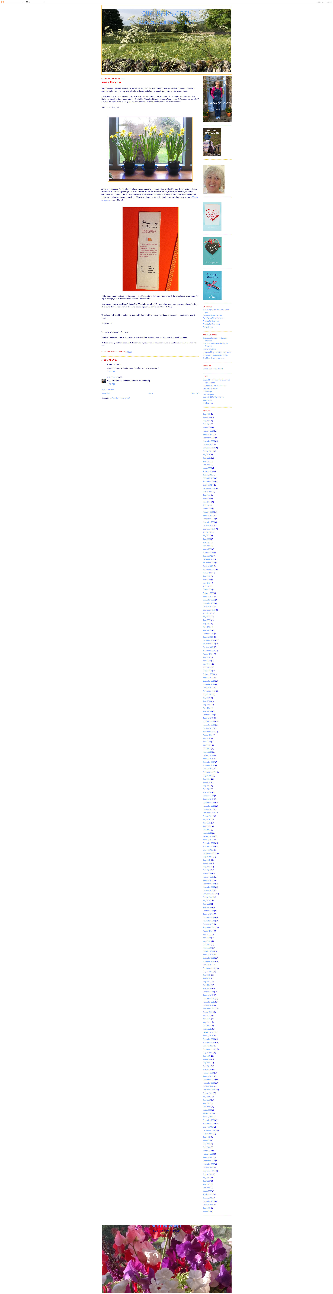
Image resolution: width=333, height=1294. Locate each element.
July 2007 (206, 1178)
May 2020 (206, 664)
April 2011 (206, 1026)
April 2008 (206, 1147)
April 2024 (206, 505)
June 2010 (207, 1059)
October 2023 (208, 526)
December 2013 (209, 917)
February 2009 (208, 1113)
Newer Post (105, 393)
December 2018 (209, 721)
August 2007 (207, 1174)
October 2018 (208, 728)
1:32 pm (111, 384)
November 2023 (209, 522)
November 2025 (209, 441)
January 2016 (208, 840)
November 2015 (209, 847)
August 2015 (207, 857)
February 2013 (208, 951)
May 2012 (206, 982)
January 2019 (208, 718)
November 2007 (209, 1164)
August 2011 (207, 1012)
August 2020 (207, 654)
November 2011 (209, 1002)
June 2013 (207, 938)
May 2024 (206, 502)
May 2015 (206, 867)
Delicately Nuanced (210, 388)
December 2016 (209, 803)
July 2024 (206, 495)
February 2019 (208, 715)
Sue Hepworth (167, 13)
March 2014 (207, 907)
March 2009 (207, 1110)
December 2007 (209, 1161)
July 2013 (206, 934)
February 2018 (208, 755)
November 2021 (209, 603)
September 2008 (209, 1130)
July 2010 (206, 1056)
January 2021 (208, 637)
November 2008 (209, 1124)
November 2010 (209, 1042)
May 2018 (206, 745)
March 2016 (207, 833)
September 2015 (209, 853)
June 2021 (207, 620)
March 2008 (207, 1151)
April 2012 (206, 985)
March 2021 (207, 630)
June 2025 (207, 458)
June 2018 (207, 742)
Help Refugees (208, 394)
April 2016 (206, 830)
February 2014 (208, 911)
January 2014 (208, 914)
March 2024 (207, 509)
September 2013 (209, 928)
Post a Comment (107, 390)
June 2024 (207, 499)
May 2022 (206, 583)
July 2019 (206, 698)
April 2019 (206, 708)
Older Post (195, 393)
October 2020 (208, 647)
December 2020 (209, 640)
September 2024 (209, 488)
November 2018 (209, 725)
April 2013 (206, 944)
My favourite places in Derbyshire (215, 355)
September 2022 (209, 569)
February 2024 (208, 512)
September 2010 (209, 1049)
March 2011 (207, 1029)
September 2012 (209, 968)
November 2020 (209, 644)
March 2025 (207, 468)
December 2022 (209, 559)
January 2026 (208, 434)
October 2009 (208, 1086)
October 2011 (208, 1005)
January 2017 (208, 799)
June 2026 (207, 417)
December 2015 (209, 843)
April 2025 (206, 465)
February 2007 (208, 1195)
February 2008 (208, 1154)
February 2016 (208, 836)
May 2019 (206, 705)
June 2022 (207, 580)
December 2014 (209, 884)
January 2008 (208, 1157)
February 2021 (208, 634)
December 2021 (209, 600)
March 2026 (207, 428)
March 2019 (207, 711)
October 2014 (208, 890)
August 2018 (207, 735)
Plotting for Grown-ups (211, 324)
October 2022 (208, 566)
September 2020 (209, 651)
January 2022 (208, 596)
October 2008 (208, 1127)
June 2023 (207, 539)
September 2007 (209, 1171)
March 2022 (207, 590)
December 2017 (209, 762)
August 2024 (207, 492)
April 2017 (206, 789)
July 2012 (206, 975)
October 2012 (208, 965)
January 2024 (208, 515)
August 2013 (207, 931)
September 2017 (209, 772)
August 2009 (207, 1093)
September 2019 (209, 691)
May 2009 (206, 1103)
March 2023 (207, 549)
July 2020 (206, 657)
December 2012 (209, 958)
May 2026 (206, 421)
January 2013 (208, 955)
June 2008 (207, 1140)
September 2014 (209, 894)
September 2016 (209, 813)
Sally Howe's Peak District (213, 369)
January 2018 (208, 759)
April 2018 (206, 749)
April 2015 (206, 870)
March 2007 (207, 1191)
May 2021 (206, 624)
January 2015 (208, 880)
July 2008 (206, 1137)
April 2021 (206, 627)
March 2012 (207, 988)
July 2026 (206, 414)
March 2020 (207, 671)
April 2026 (206, 424)
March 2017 (207, 792)
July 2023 (206, 536)
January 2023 (208, 556)
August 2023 (207, 532)
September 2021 (209, 610)
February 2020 (208, 674)
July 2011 (206, 1015)
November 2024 (209, 482)
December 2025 (209, 438)
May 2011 (206, 1022)
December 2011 (209, 999)
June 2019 (207, 701)
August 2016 (207, 816)
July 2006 (206, 1208)
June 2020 (207, 661)
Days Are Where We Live (212, 315)
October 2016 (208, 809)
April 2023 (206, 546)
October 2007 (208, 1167)
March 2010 (207, 1069)
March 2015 (207, 874)
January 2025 (208, 475)
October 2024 (208, 485)
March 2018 (207, 752)
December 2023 (209, 519)
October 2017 (208, 769)
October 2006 (208, 1205)
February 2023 (208, 553)
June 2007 (207, 1181)
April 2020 (206, 667)
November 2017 (209, 765)
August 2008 (207, 1134)
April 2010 (206, 1066)
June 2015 (207, 863)
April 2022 (206, 586)
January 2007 (208, 1198)
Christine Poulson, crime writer (214, 385)
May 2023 (206, 542)
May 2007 (206, 1184)
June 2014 (207, 904)
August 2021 (207, 613)
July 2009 (206, 1097)
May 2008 (206, 1144)
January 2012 (208, 995)
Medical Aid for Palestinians (213, 397)
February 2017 (208, 796)
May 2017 (206, 786)
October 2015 (208, 850)
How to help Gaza (209, 349)
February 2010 (208, 1073)
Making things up (111, 82)
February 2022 (208, 593)
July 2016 (206, 819)
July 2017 (206, 779)
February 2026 (208, 431)
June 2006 (207, 1211)
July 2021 (206, 617)
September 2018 (209, 732)
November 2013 (209, 921)
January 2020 (208, 678)
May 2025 (206, 461)
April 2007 (206, 1188)
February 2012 (208, 992)
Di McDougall (208, 391)
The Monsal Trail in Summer (213, 358)
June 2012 (207, 978)
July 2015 (206, 860)
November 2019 (209, 684)
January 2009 (208, 1117)
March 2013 (207, 948)
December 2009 (209, 1080)
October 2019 (208, 688)
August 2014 (207, 897)
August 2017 (207, 776)
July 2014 (206, 901)
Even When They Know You (213, 318)
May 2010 (206, 1063)
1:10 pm (111, 371)
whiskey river (208, 403)
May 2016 (206, 826)
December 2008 (209, 1120)
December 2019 (209, 681)
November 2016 (209, 806)
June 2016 (207, 823)
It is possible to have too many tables (217, 352)
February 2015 (208, 877)
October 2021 (208, 607)
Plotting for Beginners (211, 321)
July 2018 (206, 738)
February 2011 (208, 1032)
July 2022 (206, 576)
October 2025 (208, 444)
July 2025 (206, 455)
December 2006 (209, 1201)
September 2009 (209, 1090)
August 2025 (207, 451)
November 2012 (209, 961)
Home (150, 393)
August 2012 (207, 972)
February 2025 (208, 471)
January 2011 (208, 1036)
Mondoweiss (207, 400)
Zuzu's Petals (208, 327)
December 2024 (209, 478)
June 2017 (207, 782)
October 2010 (208, 1046)
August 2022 (207, 573)
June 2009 (207, 1100)
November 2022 (209, 563)
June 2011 (207, 1019)
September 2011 (209, 1009)
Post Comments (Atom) (121, 398)
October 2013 (208, 924)
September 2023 (209, 529)
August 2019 (207, 694)
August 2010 (207, 1053)
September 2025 (209, 448)
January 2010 (208, 1076)
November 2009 (209, 1083)
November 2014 (209, 887)
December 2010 (209, 1039)
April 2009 (206, 1107)
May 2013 (206, 941)
